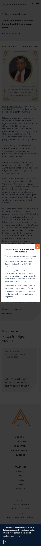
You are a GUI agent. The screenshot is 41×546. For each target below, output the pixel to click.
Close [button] (7, 542)
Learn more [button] (15, 536)
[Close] (37, 246)
